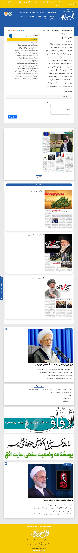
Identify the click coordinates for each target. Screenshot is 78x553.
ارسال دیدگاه (12, 117)
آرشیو (2, 278)
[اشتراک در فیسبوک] (15, 30)
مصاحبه (58, 6)
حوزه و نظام (42, 16)
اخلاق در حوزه (27, 2)
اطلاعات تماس (2, 292)
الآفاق (48, 2)
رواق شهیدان (17, 2)
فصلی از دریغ (67, 395)
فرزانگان (10, 2)
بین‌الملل (52, 19)
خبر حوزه (32, 16)
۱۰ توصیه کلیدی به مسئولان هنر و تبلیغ (60, 392)
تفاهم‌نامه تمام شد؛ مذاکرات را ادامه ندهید (58, 500)
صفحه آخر (44, 19)
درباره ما (2, 284)
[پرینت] (9, 30)
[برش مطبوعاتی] (7, 30)
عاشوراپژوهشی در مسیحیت (36, 191)
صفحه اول (52, 16)
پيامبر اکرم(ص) (67, 398)
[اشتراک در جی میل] (21, 30)
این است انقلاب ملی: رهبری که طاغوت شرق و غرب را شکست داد (54, 369)
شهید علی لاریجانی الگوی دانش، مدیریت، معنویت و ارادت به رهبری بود (52, 508)
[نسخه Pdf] (11, 30)
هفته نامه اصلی (56, 2)
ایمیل (68, 109)
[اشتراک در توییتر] (19, 30)
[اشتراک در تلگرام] (23, 30)
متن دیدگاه (46, 102)
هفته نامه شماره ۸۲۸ (67, 30)
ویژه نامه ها (39, 185)
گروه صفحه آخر (55, 30)
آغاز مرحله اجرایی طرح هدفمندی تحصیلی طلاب (59, 505)
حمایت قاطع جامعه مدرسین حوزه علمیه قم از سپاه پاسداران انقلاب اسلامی (52, 514)
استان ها (35, 2)
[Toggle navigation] (5, 3)
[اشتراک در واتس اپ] (17, 30)
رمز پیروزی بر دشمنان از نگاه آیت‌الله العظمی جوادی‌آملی (53, 364)
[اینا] (6, 14)
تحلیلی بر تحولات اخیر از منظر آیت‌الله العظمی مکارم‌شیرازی (56, 372)
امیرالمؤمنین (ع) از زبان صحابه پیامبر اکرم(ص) (59, 375)
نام (69, 102)
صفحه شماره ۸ (45, 30)
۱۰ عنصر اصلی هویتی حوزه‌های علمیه (62, 511)
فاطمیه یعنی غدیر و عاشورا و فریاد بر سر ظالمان (59, 378)
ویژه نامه (42, 2)
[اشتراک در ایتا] (14, 30)
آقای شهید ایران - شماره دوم (36, 235)
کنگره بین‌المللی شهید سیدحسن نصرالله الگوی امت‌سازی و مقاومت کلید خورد (50, 390)
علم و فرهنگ (23, 16)
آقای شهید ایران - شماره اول (36, 278)
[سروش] (10, 14)
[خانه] (2, 298)
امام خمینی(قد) (67, 401)
